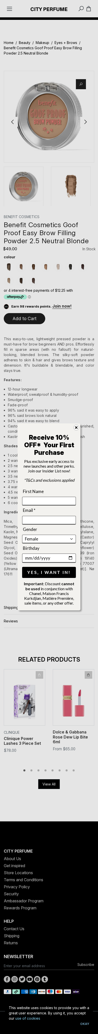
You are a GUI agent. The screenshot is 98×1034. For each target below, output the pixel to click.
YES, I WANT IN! (49, 572)
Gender (30, 529)
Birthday (31, 548)
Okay (84, 1024)
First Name (33, 491)
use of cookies (27, 1018)
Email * (29, 510)
